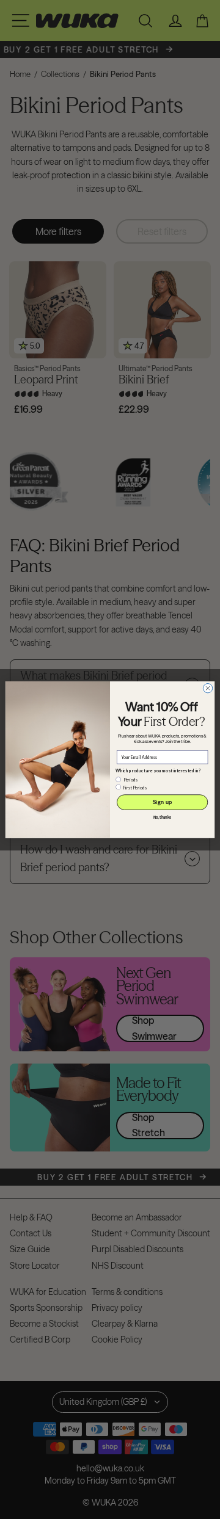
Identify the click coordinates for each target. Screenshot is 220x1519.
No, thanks (162, 817)
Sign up (162, 802)
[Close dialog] (207, 687)
